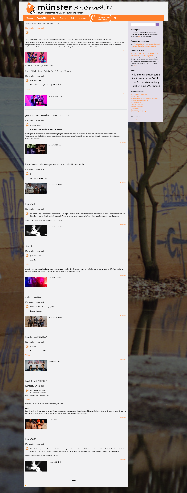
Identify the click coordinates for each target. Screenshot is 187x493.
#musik (142, 74)
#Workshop (153, 86)
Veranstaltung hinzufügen (100, 14)
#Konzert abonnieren (26, 486)
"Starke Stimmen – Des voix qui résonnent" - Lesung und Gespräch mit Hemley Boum (145, 45)
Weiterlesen (123, 51)
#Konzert (152, 74)
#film (135, 74)
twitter (115, 18)
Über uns (82, 18)
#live (143, 86)
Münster (139, 82)
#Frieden (149, 82)
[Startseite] (69, 8)
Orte (73, 18)
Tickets (27, 89)
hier (139, 36)
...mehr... (135, 65)
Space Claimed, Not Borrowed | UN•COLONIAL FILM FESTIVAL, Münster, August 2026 (144, 55)
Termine (30, 18)
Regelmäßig (42, 18)
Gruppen (63, 18)
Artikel (53, 18)
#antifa (149, 78)
